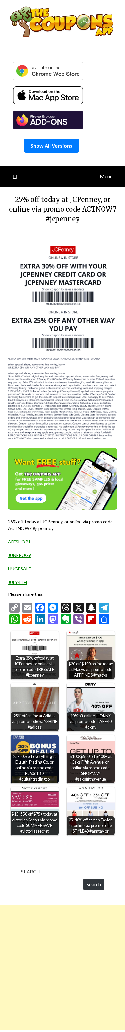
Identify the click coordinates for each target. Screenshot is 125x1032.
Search (30, 871)
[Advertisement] (62, 967)
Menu (106, 176)
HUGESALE (19, 568)
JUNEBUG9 (19, 555)
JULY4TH (17, 582)
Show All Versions (51, 146)
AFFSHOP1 (19, 541)
